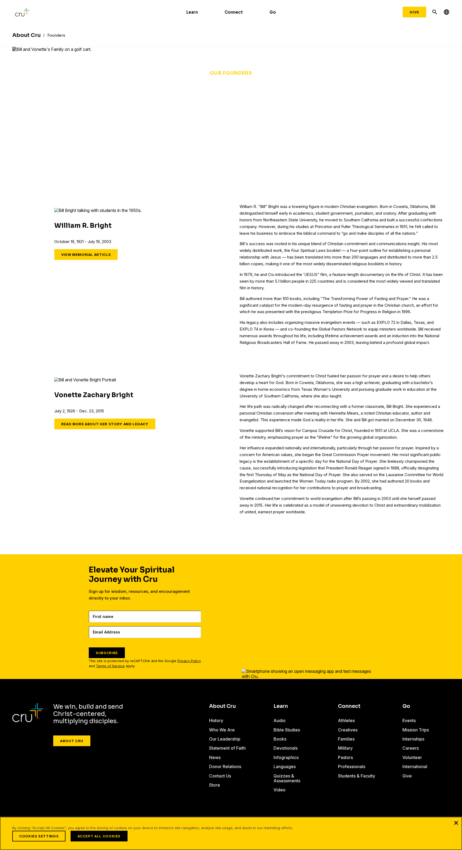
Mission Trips (415, 730)
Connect (234, 12)
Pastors (345, 757)
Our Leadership (224, 739)
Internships (413, 739)
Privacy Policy (189, 661)
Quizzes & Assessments (287, 778)
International (414, 766)
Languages (285, 766)
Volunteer (412, 757)
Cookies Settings (39, 836)
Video (280, 789)
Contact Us (220, 776)
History (216, 720)
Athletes (346, 720)
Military (345, 748)
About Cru (71, 741)
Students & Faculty (356, 776)
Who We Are (222, 730)
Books (280, 739)
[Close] (456, 823)
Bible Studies (287, 730)
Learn (192, 12)
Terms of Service (110, 666)
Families (346, 739)
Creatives (347, 730)
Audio (280, 720)
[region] (231, 833)
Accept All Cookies (99, 836)
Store (214, 785)
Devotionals (286, 748)
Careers (410, 748)
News (215, 757)
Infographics (286, 757)
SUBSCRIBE (107, 653)
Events (409, 720)
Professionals (351, 766)
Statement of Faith (227, 748)
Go (273, 12)
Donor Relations (225, 766)
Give (414, 12)
